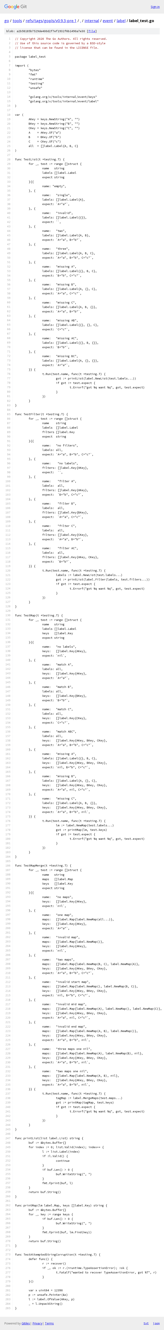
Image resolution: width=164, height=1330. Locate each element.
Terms (49, 1323)
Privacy (37, 1323)
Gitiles (26, 1323)
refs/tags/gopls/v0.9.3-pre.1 (51, 20)
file (91, 31)
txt (146, 1323)
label (121, 20)
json (156, 1323)
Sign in (155, 7)
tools (17, 20)
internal (92, 20)
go (6, 20)
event (108, 20)
